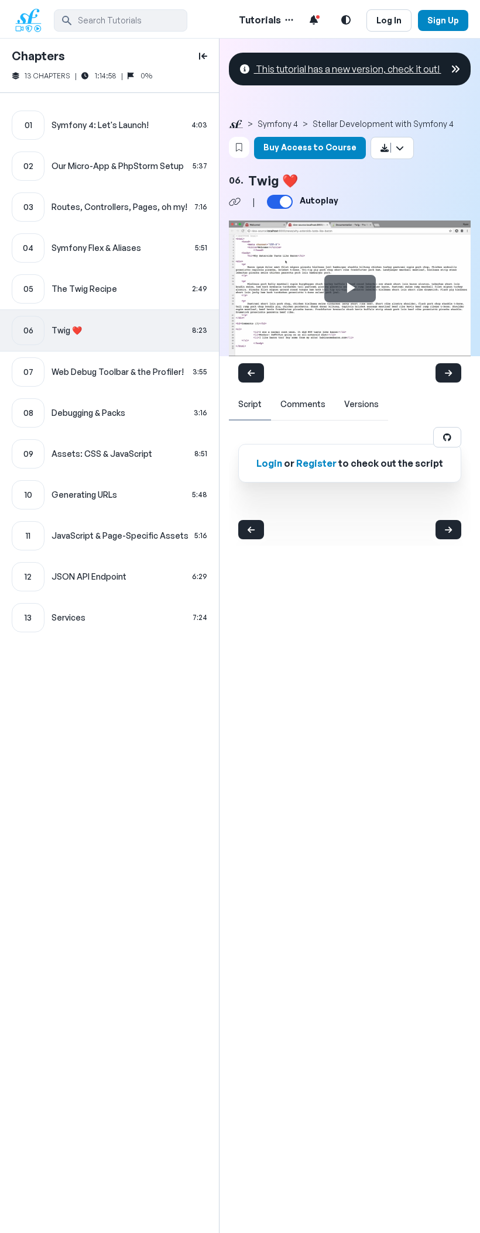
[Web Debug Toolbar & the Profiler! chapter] (109, 372)
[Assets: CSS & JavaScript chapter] (109, 454)
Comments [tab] (302, 404)
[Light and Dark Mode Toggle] (346, 20)
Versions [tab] (361, 404)
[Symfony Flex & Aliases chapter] (109, 248)
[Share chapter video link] (235, 202)
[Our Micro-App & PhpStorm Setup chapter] (109, 166)
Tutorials (260, 20)
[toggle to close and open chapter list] (203, 56)
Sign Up (443, 20)
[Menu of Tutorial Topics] (288, 20)
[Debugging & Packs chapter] (109, 413)
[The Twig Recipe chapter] (109, 289)
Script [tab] (250, 404)
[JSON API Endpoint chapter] (109, 576)
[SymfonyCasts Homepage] (33, 20)
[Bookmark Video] (239, 147)
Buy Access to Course (309, 147)
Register (316, 463)
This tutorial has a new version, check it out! (347, 69)
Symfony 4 (278, 124)
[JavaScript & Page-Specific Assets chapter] (109, 535)
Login (269, 463)
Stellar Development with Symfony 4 (383, 124)
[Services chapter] (109, 617)
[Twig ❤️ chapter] (109, 330)
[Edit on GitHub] (447, 437)
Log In (389, 20)
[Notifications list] (313, 20)
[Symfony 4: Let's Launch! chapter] (109, 125)
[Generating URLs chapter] (109, 494)
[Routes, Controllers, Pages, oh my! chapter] (109, 207)
